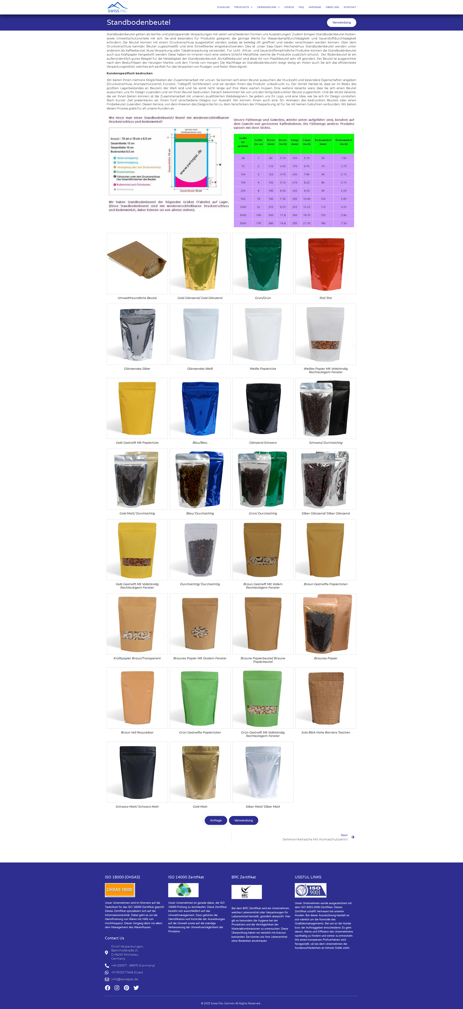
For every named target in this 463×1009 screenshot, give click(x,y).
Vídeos (289, 7)
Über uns (332, 7)
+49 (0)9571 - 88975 (124, 965)
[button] (341, 22)
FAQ (301, 7)
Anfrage (315, 7)
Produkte (241, 7)
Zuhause (223, 7)
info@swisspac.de (124, 979)
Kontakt (350, 7)
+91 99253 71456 (122, 972)
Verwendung (266, 7)
